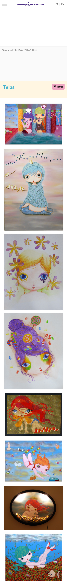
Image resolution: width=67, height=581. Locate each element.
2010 (34, 50)
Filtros (60, 86)
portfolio (19, 50)
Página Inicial (7, 50)
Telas (27, 50)
